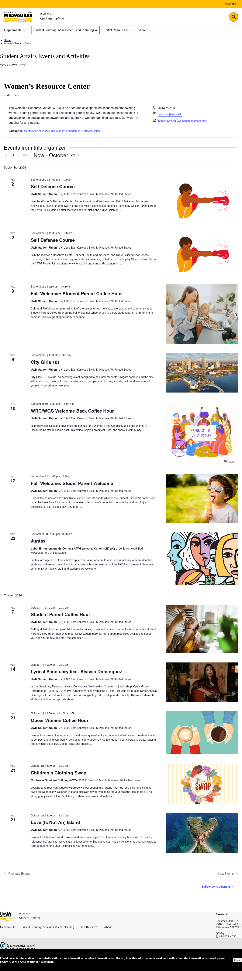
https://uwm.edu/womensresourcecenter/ (182, 121)
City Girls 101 (45, 362)
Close (237, 960)
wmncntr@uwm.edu (170, 114)
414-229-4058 (227, 936)
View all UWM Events (13, 65)
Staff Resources (116, 30)
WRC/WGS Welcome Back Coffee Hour (73, 410)
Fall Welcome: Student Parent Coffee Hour (76, 293)
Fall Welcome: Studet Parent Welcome (72, 483)
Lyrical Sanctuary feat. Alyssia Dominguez (76, 671)
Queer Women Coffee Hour (59, 720)
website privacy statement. (37, 961)
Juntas (38, 540)
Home (7, 40)
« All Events (11, 95)
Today (25, 154)
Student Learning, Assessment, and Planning (63, 30)
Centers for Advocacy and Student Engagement (52, 131)
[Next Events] (13, 155)
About (143, 30)
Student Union (91, 131)
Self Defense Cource (53, 186)
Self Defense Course (53, 240)
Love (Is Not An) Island (55, 822)
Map (222, 933)
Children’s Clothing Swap (58, 772)
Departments (12, 30)
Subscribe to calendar (216, 886)
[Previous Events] (6, 155)
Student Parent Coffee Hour (60, 614)
